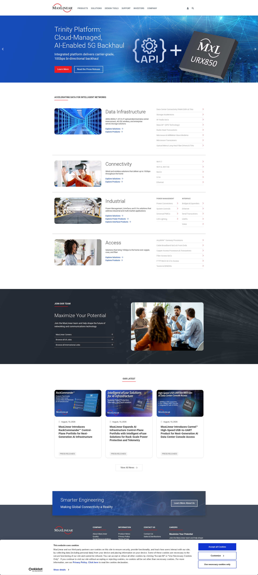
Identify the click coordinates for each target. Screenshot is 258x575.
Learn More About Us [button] (184, 503)
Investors (139, 8)
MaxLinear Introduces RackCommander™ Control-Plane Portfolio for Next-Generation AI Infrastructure (75, 431)
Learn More (63, 69)
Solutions (96, 8)
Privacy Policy (80, 562)
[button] (188, 8)
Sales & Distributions (152, 536)
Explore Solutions (113, 129)
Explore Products (112, 132)
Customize (216, 555)
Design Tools (112, 8)
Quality (96, 536)
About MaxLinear (100, 534)
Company (152, 8)
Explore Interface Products (117, 222)
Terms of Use (123, 539)
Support (126, 8)
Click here (93, 562)
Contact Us (148, 534)
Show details (59, 570)
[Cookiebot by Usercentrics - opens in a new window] (35, 570)
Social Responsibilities (102, 539)
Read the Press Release (88, 69)
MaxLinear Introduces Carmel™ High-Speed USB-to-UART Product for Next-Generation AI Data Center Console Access (179, 431)
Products (83, 8)
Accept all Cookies (217, 547)
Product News (124, 534)
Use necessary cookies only (217, 564)
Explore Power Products (115, 219)
